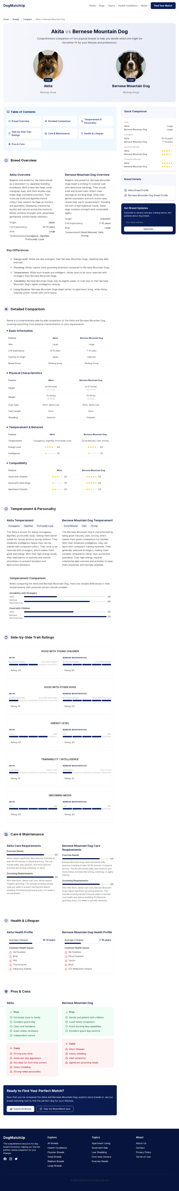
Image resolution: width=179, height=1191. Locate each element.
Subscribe (148, 229)
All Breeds (53, 1143)
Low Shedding (99, 1152)
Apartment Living (101, 1143)
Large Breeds (55, 1165)
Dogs (101, 5)
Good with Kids (100, 1147)
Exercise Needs (100, 1161)
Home (92, 5)
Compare (27, 19)
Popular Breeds (56, 1152)
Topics (111, 5)
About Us (141, 1143)
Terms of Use (143, 1156)
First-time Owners (101, 1156)
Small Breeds (55, 1156)
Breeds (16, 19)
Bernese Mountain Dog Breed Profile (148, 195)
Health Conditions (127, 5)
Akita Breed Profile (138, 190)
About (144, 5)
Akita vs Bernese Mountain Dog (50, 19)
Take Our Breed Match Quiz (56, 1109)
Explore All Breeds (22, 1109)
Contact (140, 1147)
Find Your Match (163, 5)
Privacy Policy (143, 1152)
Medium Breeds (56, 1161)
